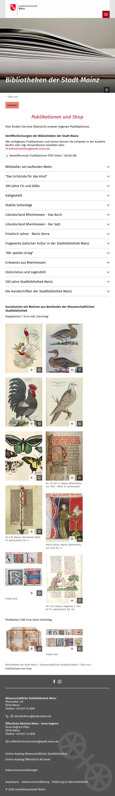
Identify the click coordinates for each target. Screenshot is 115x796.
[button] (12, 105)
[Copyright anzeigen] (106, 90)
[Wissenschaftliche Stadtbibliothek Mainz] (54, 681)
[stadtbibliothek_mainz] (59, 681)
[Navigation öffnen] (106, 14)
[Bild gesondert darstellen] (30, 370)
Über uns (13, 96)
